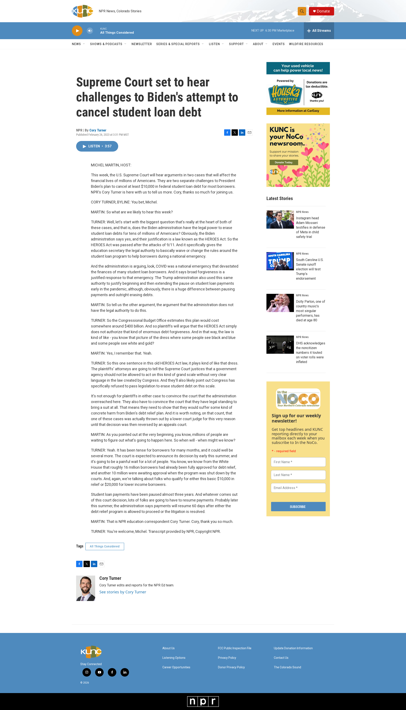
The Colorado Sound (287, 667)
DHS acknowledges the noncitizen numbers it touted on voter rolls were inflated (310, 352)
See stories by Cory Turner (122, 591)
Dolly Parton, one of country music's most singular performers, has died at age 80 (310, 311)
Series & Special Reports (178, 44)
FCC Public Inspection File (234, 648)
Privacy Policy (227, 657)
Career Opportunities (176, 667)
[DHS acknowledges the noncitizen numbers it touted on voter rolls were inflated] (280, 345)
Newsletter (142, 44)
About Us (168, 648)
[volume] (89, 31)
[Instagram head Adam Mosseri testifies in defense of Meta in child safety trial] (280, 219)
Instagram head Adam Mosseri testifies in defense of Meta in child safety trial (310, 227)
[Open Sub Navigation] (84, 44)
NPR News (302, 212)
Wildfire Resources (306, 44)
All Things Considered (105, 546)
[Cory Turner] (85, 588)
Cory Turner (97, 130)
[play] (77, 30)
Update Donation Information (293, 648)
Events (279, 44)
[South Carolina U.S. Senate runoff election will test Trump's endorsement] (280, 261)
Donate (323, 11)
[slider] (96, 30)
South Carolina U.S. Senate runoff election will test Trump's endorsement (310, 269)
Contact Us (281, 657)
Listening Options (173, 657)
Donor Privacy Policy (231, 667)
